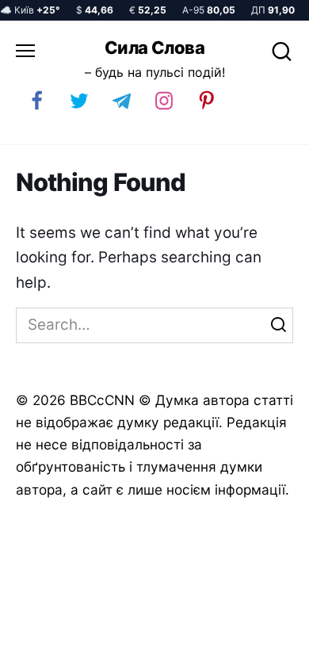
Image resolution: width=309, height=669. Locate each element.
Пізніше (260, 650)
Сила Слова (154, 47)
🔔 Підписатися (124, 650)
